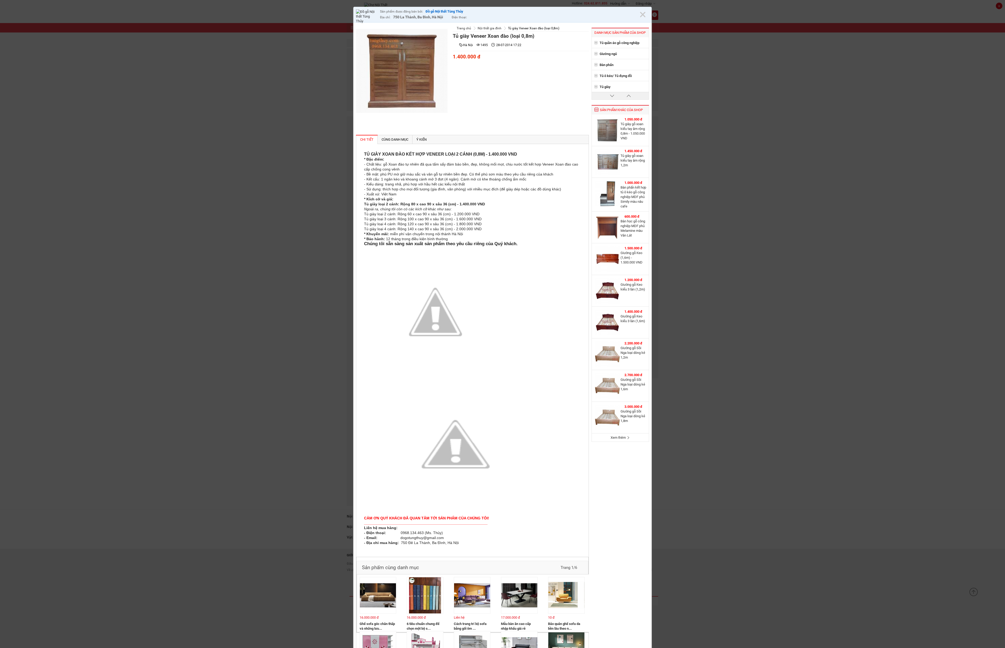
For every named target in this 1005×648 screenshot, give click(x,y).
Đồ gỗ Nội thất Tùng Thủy (444, 11)
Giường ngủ (608, 54)
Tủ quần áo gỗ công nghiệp (619, 43)
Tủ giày (605, 87)
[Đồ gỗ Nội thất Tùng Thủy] (366, 16)
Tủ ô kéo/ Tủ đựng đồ (616, 76)
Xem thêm (619, 438)
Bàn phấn (606, 65)
